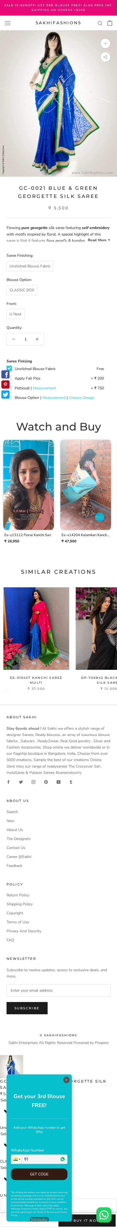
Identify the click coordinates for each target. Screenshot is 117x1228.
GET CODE (39, 1174)
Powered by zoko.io (39, 1219)
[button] (16, 1159)
